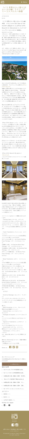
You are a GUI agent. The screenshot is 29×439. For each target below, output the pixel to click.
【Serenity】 (5, 155)
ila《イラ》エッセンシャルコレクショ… (13, 388)
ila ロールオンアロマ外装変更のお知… (13, 369)
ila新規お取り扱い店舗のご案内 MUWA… (14, 376)
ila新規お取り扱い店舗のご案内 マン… (13, 382)
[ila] (2, 2)
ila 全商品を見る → (15, 364)
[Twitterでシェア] (14, 347)
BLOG (3, 18)
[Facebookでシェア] (10, 347)
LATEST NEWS (9, 400)
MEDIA (6, 394)
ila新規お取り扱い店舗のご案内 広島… (13, 385)
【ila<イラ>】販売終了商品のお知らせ (13, 379)
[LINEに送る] (17, 347)
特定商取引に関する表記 (16, 429)
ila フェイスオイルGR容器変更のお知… (13, 372)
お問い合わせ (6, 429)
